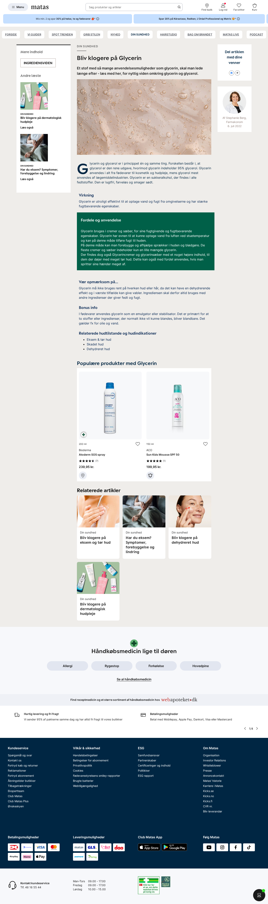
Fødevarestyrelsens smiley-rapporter (96, 775)
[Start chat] (259, 895)
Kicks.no (208, 796)
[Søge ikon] (179, 7)
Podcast (256, 34)
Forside (11, 34)
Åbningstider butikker (22, 780)
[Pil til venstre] (245, 728)
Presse (207, 770)
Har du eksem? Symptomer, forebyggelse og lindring (39, 171)
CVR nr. (207, 806)
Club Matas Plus (18, 801)
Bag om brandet (200, 34)
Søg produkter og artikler (105, 7)
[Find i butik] (83, 475)
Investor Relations (214, 760)
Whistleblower (212, 765)
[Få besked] (150, 475)
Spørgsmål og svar (20, 755)
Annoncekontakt (213, 775)
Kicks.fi (207, 801)
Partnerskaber (147, 760)
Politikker (144, 770)
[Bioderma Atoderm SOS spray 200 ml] (110, 425)
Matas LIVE (231, 34)
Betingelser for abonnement (90, 760)
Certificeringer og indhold (154, 765)
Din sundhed (140, 34)
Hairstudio (168, 34)
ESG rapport (146, 775)
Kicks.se (208, 791)
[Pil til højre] (265, 19)
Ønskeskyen (16, 806)
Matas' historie (212, 780)
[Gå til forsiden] (39, 7)
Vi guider (34, 34)
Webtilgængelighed (85, 785)
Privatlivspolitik (82, 765)
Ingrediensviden (38, 63)
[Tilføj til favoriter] (138, 444)
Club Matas (15, 796)
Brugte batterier (83, 780)
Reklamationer (17, 770)
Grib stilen (91, 34)
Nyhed (115, 34)
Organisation (211, 755)
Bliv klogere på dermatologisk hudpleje (40, 119)
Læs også (26, 127)
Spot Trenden (62, 34)
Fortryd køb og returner (23, 765)
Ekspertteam (16, 791)
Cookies (78, 770)
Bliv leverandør (212, 811)
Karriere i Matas (213, 785)
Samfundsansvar (149, 755)
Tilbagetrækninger (20, 785)
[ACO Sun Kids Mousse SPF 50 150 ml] (177, 425)
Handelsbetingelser (85, 755)
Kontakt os (14, 760)
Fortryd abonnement (21, 775)
